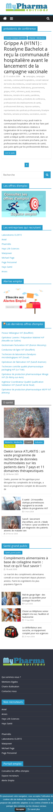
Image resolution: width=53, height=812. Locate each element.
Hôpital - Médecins (37, 38)
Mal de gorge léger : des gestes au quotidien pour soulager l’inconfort (34, 597)
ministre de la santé (21, 95)
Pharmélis (6, 244)
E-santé (29, 442)
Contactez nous (9, 691)
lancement (35, 91)
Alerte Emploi (8, 780)
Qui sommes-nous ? (11, 677)
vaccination (34, 114)
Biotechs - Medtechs (13, 442)
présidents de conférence (34, 99)
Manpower (7, 253)
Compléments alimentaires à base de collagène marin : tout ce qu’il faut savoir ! (26, 562)
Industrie (39, 442)
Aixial (4, 239)
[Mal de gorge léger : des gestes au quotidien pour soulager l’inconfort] (11, 593)
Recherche (9, 446)
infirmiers (20, 91)
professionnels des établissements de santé (22, 103)
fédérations (26, 87)
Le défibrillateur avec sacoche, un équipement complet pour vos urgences (35, 630)
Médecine (8, 95)
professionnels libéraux (14, 106)
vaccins (43, 114)
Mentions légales (10, 681)
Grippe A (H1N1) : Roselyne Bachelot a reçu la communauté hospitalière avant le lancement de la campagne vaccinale (26, 57)
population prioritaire (13, 99)
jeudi (28, 91)
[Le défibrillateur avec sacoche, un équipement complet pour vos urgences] (11, 626)
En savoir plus (34, 809)
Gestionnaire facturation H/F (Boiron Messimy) (24, 345)
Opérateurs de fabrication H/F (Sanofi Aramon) (24, 362)
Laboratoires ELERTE (12, 234)
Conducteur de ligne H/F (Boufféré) (18, 349)
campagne (30, 76)
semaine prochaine (20, 114)
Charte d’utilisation (10, 686)
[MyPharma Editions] (5, 18)
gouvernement (38, 87)
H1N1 (13, 91)
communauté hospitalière (23, 80)
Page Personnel (9, 262)
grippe (6, 91)
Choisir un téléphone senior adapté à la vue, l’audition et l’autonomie (35, 614)
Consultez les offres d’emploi (15, 771)
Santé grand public (13, 552)
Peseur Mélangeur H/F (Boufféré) (17, 332)
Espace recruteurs (10, 775)
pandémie (35, 95)
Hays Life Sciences (10, 248)
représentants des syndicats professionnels (22, 110)
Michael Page (8, 257)
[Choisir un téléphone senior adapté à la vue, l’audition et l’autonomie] (11, 609)
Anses (4, 271)
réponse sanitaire (32, 106)
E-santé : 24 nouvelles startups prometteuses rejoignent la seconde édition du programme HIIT (35, 504)
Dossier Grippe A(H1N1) (15, 38)
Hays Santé (7, 266)
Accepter (20, 809)
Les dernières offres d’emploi (24, 324)
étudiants (16, 87)
